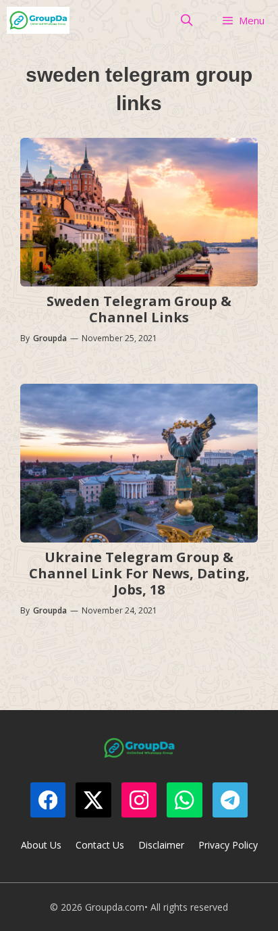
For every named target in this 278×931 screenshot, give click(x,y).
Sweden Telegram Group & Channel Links (139, 309)
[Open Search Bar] (187, 20)
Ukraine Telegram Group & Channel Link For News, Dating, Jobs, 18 (139, 573)
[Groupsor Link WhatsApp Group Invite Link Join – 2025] (38, 20)
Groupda (50, 338)
